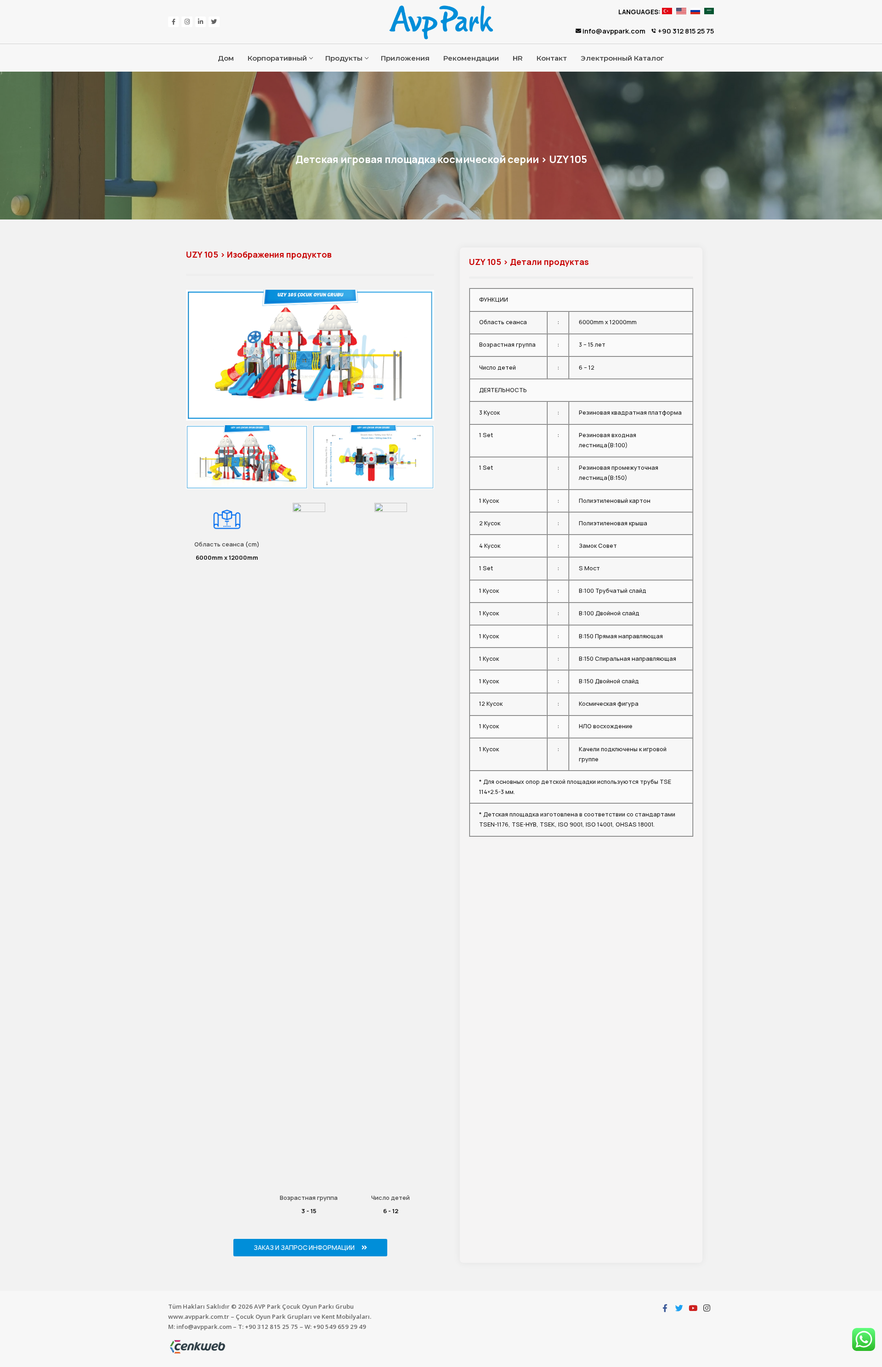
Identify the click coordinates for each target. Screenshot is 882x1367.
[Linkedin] (200, 22)
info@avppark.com (613, 31)
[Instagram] (186, 22)
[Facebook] (173, 22)
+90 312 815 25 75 (685, 31)
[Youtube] (692, 1307)
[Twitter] (214, 22)
